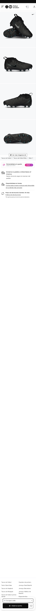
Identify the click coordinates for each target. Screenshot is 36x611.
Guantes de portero (25, 582)
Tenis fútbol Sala (6, 585)
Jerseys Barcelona (25, 588)
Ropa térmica (23, 596)
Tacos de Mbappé (7, 591)
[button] (18, 185)
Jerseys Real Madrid (25, 585)
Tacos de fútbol (6, 158)
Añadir (28, 165)
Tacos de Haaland (7, 588)
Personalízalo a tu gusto (14, 164)
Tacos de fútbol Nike (20, 158)
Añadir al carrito (16, 605)
